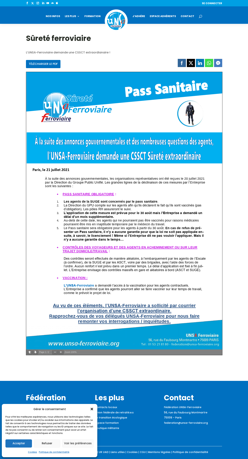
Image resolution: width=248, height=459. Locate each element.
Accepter (19, 443)
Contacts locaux (106, 407)
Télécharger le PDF (43, 64)
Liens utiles (118, 452)
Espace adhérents (163, 16)
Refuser (47, 443)
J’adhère (139, 16)
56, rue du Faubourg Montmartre (185, 412)
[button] (92, 409)
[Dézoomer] (55, 352)
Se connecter (212, 3)
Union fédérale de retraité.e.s (114, 412)
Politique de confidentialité (54, 452)
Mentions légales (159, 452)
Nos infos (53, 16)
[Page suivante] (35, 352)
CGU (143, 452)
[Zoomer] (61, 352)
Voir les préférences (78, 443)
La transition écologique (111, 417)
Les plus (70, 16)
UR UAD (103, 452)
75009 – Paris (173, 417)
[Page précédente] (29, 352)
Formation (92, 16)
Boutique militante (107, 428)
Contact (187, 16)
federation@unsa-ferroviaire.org (186, 423)
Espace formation (107, 423)
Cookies (32, 452)
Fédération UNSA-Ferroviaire (182, 407)
